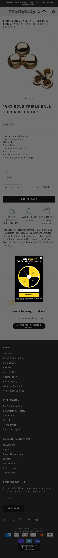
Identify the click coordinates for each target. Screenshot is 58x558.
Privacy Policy (25, 299)
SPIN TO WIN (29, 295)
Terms (28, 299)
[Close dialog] (41, 258)
